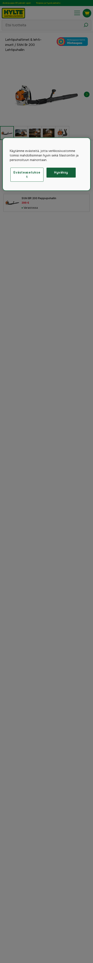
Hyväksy (61, 172)
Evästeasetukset (26, 174)
